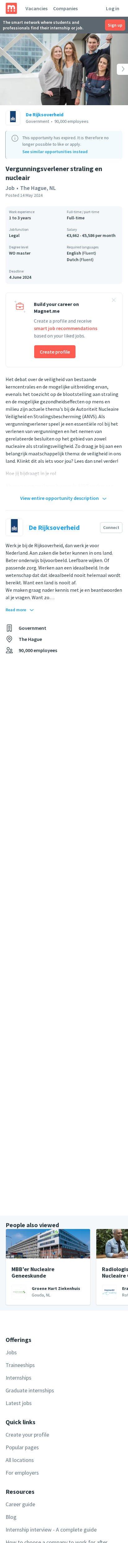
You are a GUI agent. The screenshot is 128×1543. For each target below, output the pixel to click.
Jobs (11, 1352)
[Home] (11, 8)
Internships (18, 1377)
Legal (14, 235)
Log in (112, 8)
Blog (11, 1516)
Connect (111, 527)
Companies (65, 8)
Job (10, 187)
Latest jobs (19, 1403)
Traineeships (20, 1365)
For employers (22, 1472)
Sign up (115, 25)
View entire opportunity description (59, 498)
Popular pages (22, 1447)
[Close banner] (113, 301)
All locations (20, 1459)
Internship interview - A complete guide (51, 1529)
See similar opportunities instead (55, 151)
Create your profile (27, 1434)
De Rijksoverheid (44, 114)
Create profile (55, 352)
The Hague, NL (38, 187)
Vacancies (36, 8)
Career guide (20, 1504)
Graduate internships (30, 1390)
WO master (19, 253)
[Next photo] (115, 69)
